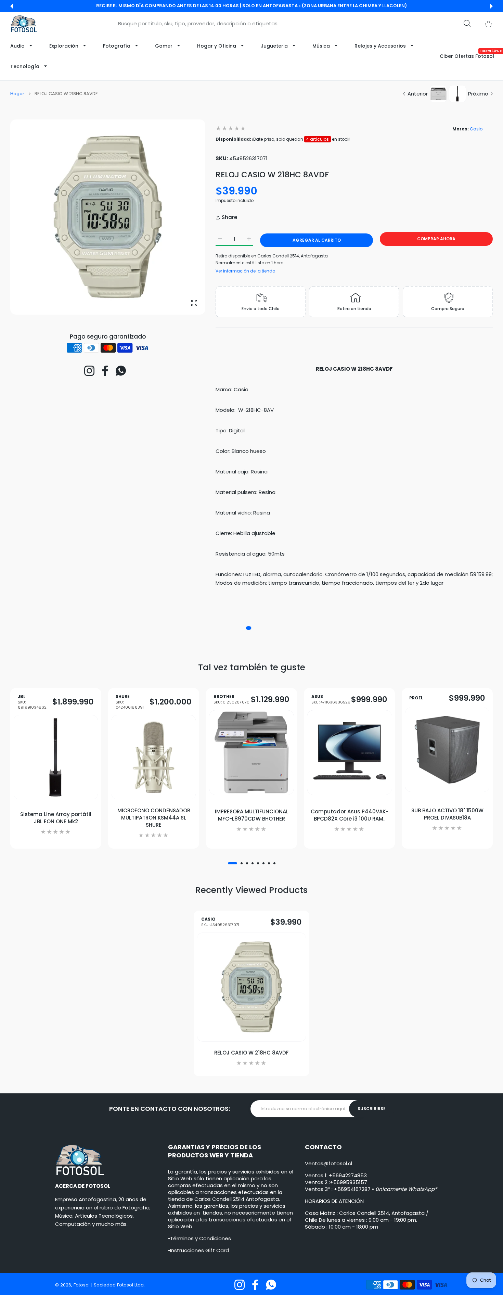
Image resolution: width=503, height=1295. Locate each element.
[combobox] (296, 23)
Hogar (17, 94)
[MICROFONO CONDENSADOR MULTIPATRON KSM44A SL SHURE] (154, 757)
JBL (32, 702)
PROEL (416, 698)
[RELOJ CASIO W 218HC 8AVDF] (251, 987)
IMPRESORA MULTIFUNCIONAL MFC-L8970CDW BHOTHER (251, 815)
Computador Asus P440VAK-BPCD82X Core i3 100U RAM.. (349, 815)
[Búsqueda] (467, 23)
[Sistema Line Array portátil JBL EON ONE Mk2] (56, 757)
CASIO (220, 922)
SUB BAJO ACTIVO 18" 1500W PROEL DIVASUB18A (447, 814)
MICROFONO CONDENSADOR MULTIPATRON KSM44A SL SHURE (153, 817)
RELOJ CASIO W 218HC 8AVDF (251, 1052)
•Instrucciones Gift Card (198, 1250)
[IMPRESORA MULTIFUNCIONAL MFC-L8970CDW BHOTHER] (251, 752)
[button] (11, 6)
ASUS (331, 699)
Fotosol (82, 1285)
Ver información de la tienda (245, 271)
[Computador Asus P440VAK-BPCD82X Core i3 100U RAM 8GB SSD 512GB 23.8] (349, 752)
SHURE (130, 702)
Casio (476, 129)
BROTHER (231, 699)
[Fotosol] (24, 23)
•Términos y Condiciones (199, 1238)
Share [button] (229, 217)
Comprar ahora (436, 239)
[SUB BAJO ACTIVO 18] (447, 750)
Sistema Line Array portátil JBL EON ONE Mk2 (55, 817)
